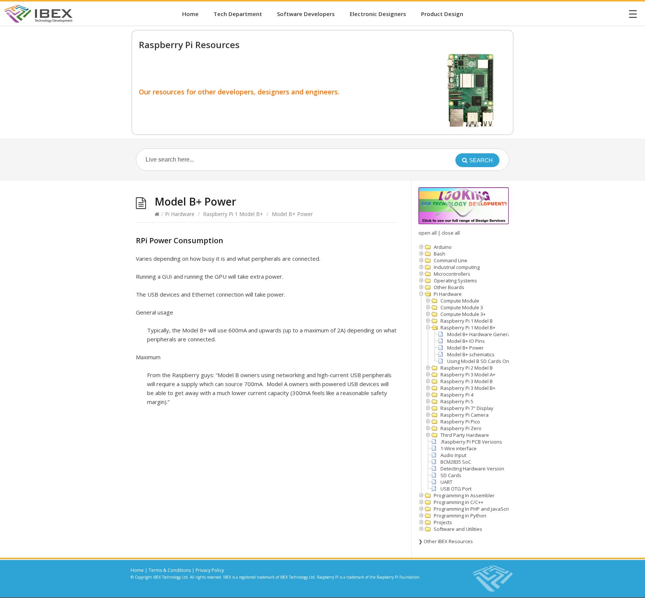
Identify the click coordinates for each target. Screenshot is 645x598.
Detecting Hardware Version (472, 468)
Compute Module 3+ (463, 314)
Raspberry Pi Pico (460, 421)
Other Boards (449, 287)
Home (190, 14)
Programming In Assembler (464, 495)
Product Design (442, 14)
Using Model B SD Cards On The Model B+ (494, 361)
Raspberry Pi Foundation (398, 577)
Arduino (443, 247)
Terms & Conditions (170, 570)
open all (427, 232)
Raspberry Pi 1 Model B (466, 320)
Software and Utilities (458, 529)
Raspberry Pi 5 (456, 401)
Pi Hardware (179, 213)
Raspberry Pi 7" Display (466, 408)
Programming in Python (460, 515)
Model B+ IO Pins (466, 341)
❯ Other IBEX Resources (445, 541)
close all (451, 232)
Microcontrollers (452, 273)
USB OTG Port (455, 488)
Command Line (450, 260)
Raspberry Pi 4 (456, 394)
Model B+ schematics (471, 354)
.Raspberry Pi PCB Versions (471, 441)
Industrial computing (457, 267)
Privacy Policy (210, 570)
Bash (439, 253)
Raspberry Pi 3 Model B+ (467, 388)
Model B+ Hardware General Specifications (496, 334)
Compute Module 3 (461, 307)
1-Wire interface (458, 448)
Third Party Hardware (464, 435)
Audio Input (453, 455)
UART (446, 482)
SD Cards (450, 475)
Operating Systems (455, 280)
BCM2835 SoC (455, 461)
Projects (443, 522)
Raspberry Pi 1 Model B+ (233, 213)
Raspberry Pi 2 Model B (466, 367)
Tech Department (238, 14)
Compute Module (459, 300)
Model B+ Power (465, 347)
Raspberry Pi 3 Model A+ (467, 374)
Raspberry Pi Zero (461, 428)
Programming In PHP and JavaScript (473, 508)
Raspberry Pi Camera (464, 414)
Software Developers (306, 14)
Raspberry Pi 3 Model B (466, 381)
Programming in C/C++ (458, 502)
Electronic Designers (378, 14)
